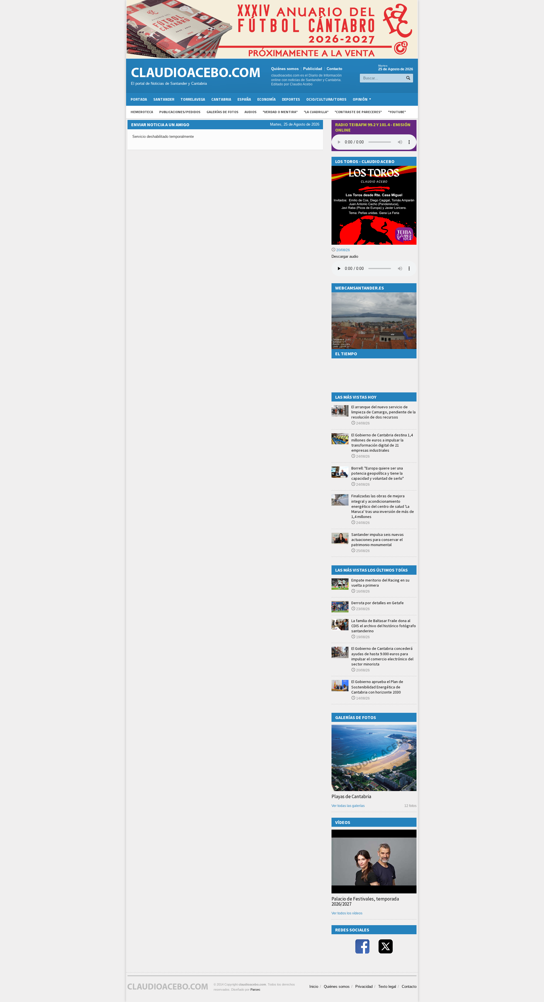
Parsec (255, 989)
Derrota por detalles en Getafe (377, 602)
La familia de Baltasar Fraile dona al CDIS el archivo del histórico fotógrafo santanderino (383, 625)
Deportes (291, 99)
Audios (250, 112)
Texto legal (387, 986)
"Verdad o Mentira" (280, 112)
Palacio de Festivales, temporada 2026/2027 (365, 901)
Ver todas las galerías (348, 806)
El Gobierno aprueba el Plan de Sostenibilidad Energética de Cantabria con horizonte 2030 (377, 686)
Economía (266, 99)
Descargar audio (345, 256)
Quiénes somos (285, 69)
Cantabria (221, 99)
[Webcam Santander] (374, 295)
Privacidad (364, 986)
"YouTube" (397, 112)
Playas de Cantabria (351, 796)
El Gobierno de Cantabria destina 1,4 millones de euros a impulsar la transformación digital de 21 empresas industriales (382, 442)
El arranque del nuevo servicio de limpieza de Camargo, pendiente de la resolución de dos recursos (383, 412)
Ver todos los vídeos (347, 913)
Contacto (334, 69)
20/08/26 (342, 250)
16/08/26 (362, 591)
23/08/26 (362, 609)
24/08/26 (362, 423)
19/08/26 (362, 637)
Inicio (313, 986)
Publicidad (312, 69)
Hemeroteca (142, 112)
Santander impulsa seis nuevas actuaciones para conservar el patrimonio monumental (377, 539)
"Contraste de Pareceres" (358, 112)
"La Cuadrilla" (316, 112)
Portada (139, 99)
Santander (163, 99)
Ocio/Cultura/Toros (326, 99)
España (244, 99)
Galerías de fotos (222, 112)
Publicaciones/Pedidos (179, 112)
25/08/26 (362, 551)
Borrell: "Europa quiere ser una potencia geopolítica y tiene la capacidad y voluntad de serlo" (377, 473)
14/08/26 (362, 698)
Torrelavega (192, 99)
